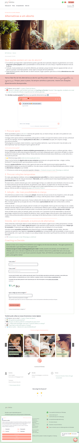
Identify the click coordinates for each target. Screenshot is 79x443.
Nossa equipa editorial (15, 385)
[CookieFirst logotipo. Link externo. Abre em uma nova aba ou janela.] (2, 419)
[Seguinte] (73, 345)
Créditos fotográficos (47, 435)
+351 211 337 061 (52, 415)
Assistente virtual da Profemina (55, 424)
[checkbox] (3, 429)
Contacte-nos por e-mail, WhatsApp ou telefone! (55, 170)
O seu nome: (12, 261)
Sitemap (55, 435)
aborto (25, 134)
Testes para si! (8, 5)
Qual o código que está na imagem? (17, 292)
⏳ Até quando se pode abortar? (15, 320)
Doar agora (71, 2)
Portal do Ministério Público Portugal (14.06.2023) (64, 377)
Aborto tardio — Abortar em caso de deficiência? (22, 327)
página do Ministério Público (36, 188)
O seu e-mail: (12, 268)
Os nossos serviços (53, 422)
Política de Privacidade (37, 435)
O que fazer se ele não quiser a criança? (19, 325)
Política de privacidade (27, 417)
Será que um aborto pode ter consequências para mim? (24, 322)
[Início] (9, 2)
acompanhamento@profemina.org (56, 419)
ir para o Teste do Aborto (28, 88)
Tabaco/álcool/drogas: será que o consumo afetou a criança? (27, 323)
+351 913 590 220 (53, 416)
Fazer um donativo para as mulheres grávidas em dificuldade (61, 427)
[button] (4, 418)
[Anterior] (6, 345)
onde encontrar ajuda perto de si (30, 158)
